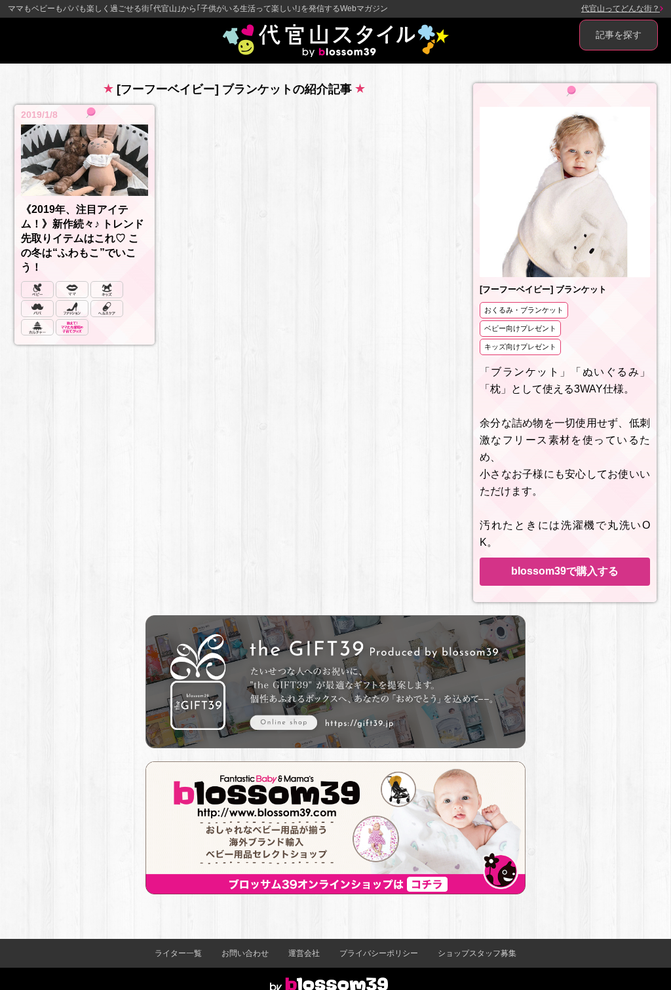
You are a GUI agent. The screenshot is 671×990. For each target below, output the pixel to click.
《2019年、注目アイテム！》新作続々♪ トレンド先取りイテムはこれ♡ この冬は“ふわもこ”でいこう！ (82, 238)
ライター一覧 (178, 953)
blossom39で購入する (565, 571)
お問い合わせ (245, 953)
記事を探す (619, 34)
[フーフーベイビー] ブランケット (543, 289)
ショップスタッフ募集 (477, 953)
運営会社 (304, 953)
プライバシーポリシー (378, 953)
